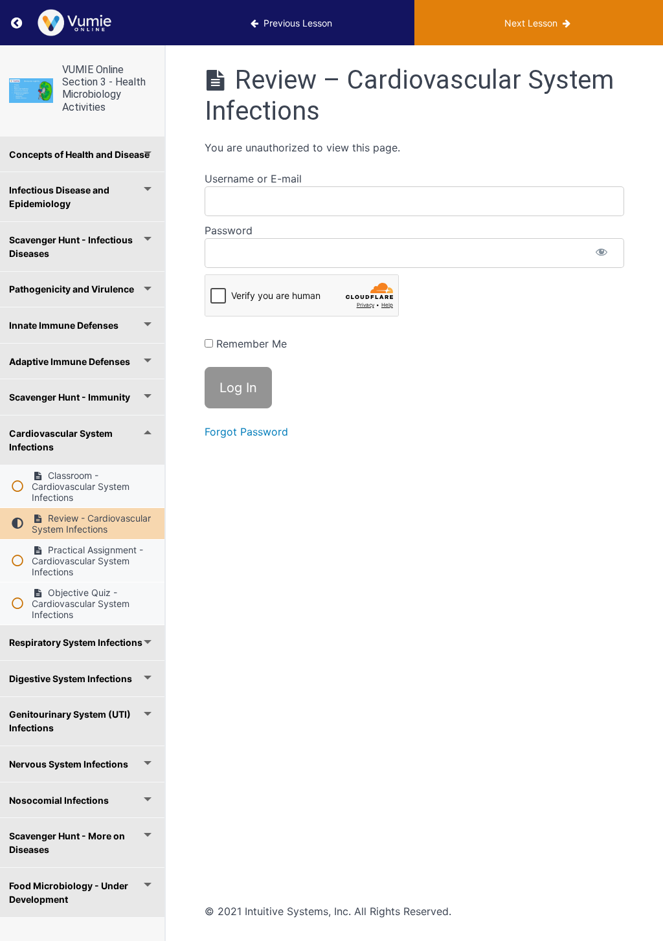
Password (229, 230)
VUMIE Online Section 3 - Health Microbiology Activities (104, 88)
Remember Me (250, 343)
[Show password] (601, 253)
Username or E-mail (253, 178)
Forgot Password (246, 431)
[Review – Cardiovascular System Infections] (31, 90)
